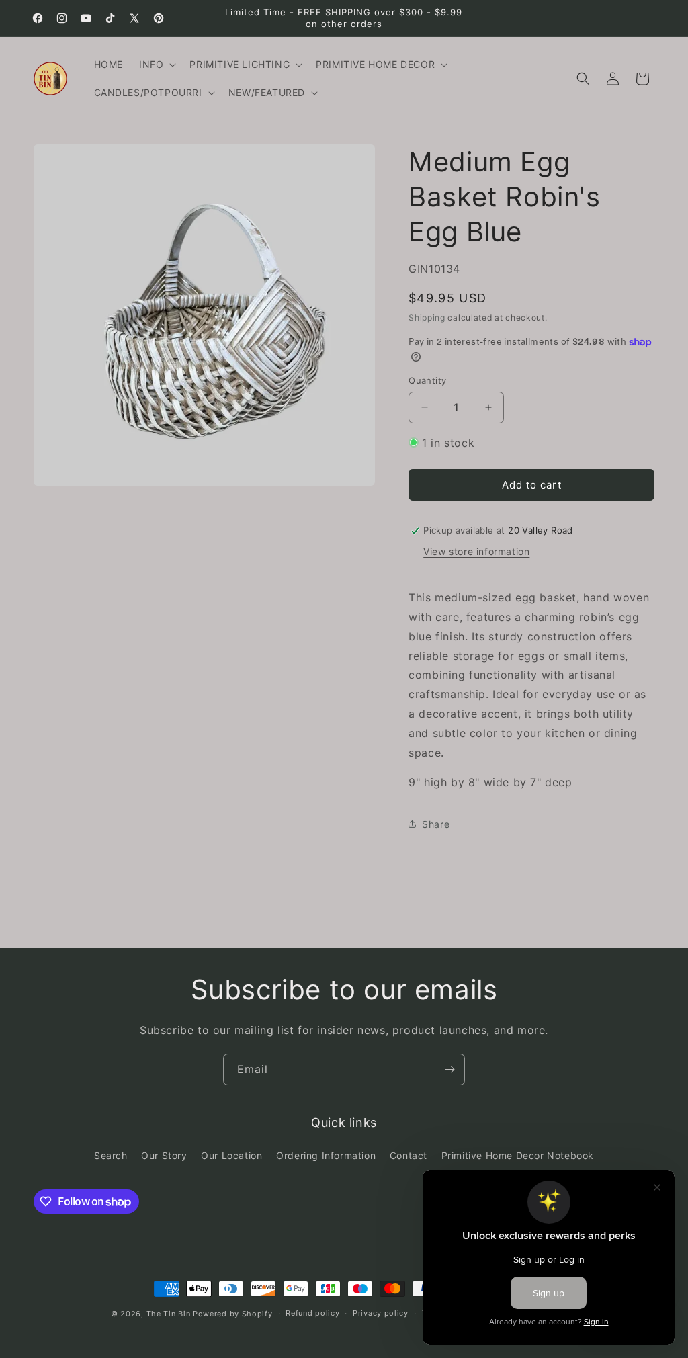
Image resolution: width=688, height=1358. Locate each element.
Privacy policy (380, 1313)
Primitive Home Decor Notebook (517, 1155)
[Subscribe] (449, 1069)
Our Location (231, 1155)
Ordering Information (326, 1155)
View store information (476, 551)
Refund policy (312, 1313)
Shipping (426, 317)
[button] (156, 64)
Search (111, 1155)
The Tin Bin (168, 1313)
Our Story (164, 1155)
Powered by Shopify (233, 1313)
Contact (408, 1155)
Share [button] (435, 824)
